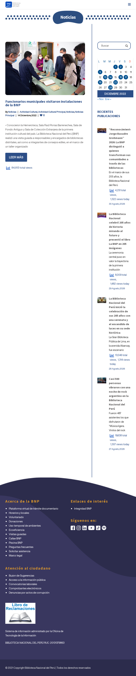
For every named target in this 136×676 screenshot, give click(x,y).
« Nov (100, 99)
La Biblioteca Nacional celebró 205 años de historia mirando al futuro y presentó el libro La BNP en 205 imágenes (120, 231)
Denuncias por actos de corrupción (29, 592)
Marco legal (15, 555)
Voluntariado (16, 517)
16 (121, 77)
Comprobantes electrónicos (25, 588)
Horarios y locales (19, 513)
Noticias (12, 112)
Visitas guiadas (17, 534)
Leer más (16, 157)
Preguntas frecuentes (21, 547)
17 (126, 77)
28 (110, 87)
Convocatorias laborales (23, 584)
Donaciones (16, 521)
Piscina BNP (15, 543)
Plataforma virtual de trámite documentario (33, 508)
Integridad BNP (83, 508)
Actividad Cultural (29, 112)
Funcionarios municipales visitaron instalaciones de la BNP (43, 103)
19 (100, 82)
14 (110, 77)
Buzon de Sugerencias (21, 575)
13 (105, 77)
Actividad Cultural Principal (52, 112)
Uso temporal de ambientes (25, 525)
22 (115, 82)
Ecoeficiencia (16, 530)
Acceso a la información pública (27, 580)
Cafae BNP (15, 538)
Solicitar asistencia (19, 551)
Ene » (108, 99)
